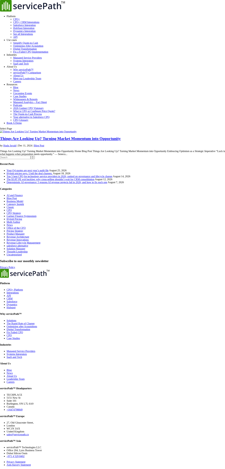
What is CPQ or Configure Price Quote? (34, 111)
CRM (10, 298)
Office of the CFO (16, 228)
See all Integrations (23, 34)
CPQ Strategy (14, 213)
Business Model (15, 201)
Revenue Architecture (18, 236)
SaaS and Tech (21, 63)
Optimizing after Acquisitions (22, 326)
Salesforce (12, 301)
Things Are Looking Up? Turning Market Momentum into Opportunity (60, 138)
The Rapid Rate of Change (21, 323)
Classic (10, 207)
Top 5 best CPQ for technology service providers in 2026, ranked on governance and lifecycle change (59, 176)
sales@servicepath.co (18, 434)
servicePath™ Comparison (27, 72)
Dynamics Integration (24, 31)
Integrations (13, 292)
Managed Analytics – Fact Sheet (30, 102)
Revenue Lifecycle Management (23, 242)
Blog (15, 87)
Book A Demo (14, 123)
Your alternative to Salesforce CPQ (31, 117)
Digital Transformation (25, 48)
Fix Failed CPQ (15, 332)
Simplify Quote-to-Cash (25, 43)
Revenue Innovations (18, 239)
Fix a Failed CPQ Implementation (30, 51)
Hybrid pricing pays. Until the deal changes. (29, 173)
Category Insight (15, 204)
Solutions (11, 320)
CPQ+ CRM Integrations (26, 22)
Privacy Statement (16, 461)
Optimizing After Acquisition (28, 45)
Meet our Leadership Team (27, 78)
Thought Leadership (17, 251)
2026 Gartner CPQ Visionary (28, 108)
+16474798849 (15, 409)
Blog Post (39, 145)
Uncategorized (14, 254)
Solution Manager (16, 248)
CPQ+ (16, 19)
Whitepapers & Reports (25, 99)
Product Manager (16, 233)
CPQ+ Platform (15, 289)
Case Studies (20, 96)
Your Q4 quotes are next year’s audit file (28, 170)
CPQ (9, 210)
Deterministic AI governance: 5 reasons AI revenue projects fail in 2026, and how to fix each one (57, 182)
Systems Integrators (23, 60)
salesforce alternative (17, 245)
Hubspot (11, 307)
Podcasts (17, 105)
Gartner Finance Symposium (21, 216)
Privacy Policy (7, 267)
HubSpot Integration (23, 28)
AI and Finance (15, 195)
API (15, 37)
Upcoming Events (22, 93)
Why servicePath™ (23, 69)
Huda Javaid (9, 145)
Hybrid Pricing (14, 219)
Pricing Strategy (15, 230)
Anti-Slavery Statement (19, 464)
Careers (17, 81)
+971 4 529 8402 (16, 456)
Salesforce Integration (24, 25)
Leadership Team (16, 379)
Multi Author (13, 222)
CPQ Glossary (20, 120)
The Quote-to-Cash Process (27, 114)
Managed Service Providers (27, 57)
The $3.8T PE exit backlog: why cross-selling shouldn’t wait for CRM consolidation (50, 179)
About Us (18, 75)
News (16, 90)
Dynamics (12, 304)
